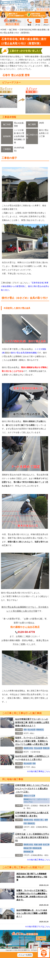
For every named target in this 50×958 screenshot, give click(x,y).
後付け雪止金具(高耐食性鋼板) (24, 353)
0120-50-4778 (26, 632)
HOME (3, 29)
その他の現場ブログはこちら (37, 926)
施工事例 (13, 29)
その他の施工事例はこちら (38, 771)
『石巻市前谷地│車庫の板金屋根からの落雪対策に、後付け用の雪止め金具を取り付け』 (25, 286)
